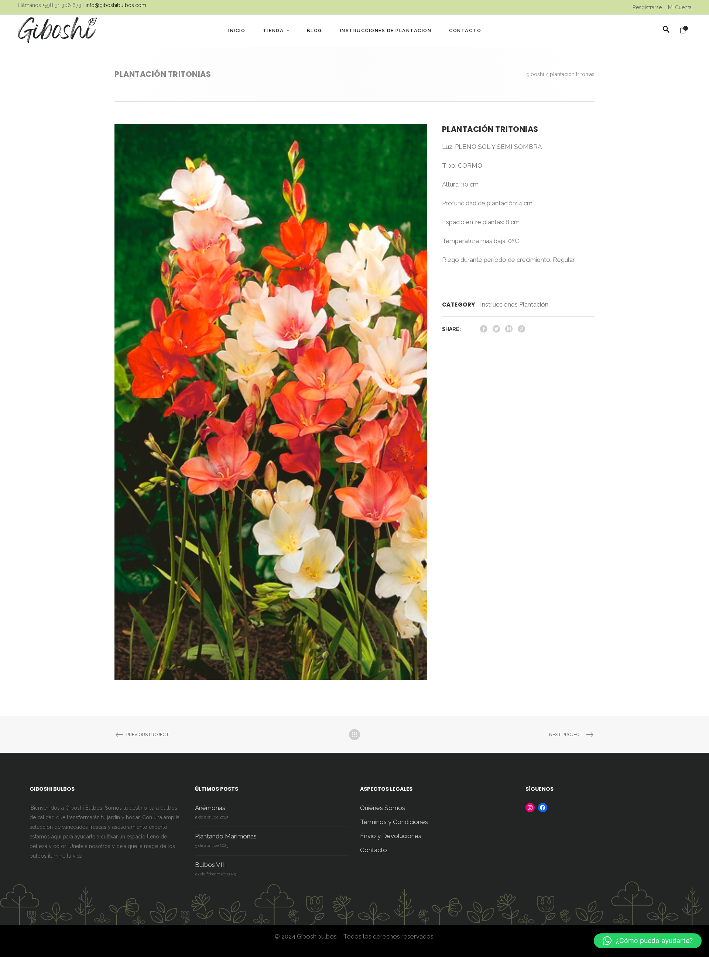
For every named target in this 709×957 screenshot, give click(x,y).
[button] (648, 940)
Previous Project (147, 734)
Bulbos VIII (210, 864)
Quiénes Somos (382, 807)
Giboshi (535, 74)
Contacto (373, 850)
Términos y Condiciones (394, 822)
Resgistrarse (647, 7)
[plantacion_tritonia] (270, 401)
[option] (270, 402)
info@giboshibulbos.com (116, 5)
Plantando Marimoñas (226, 836)
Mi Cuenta (680, 7)
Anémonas (210, 807)
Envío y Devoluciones (390, 836)
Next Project (566, 734)
